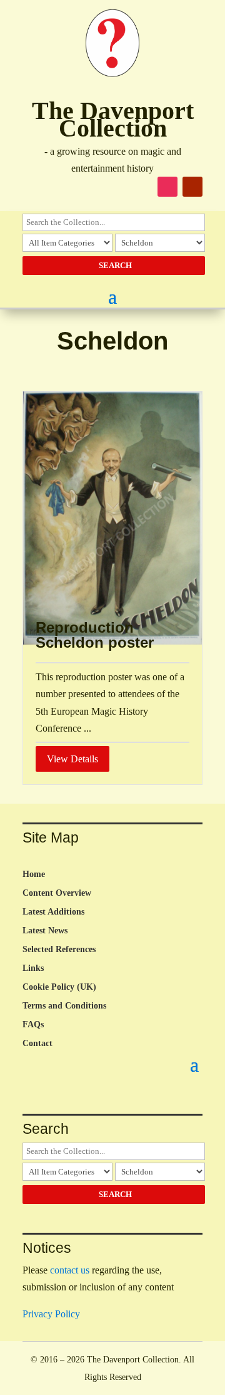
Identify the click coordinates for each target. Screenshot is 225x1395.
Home (33, 874)
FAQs (33, 1024)
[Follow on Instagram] (168, 187)
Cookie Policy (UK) (59, 987)
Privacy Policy (51, 1314)
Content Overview (56, 893)
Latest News (45, 930)
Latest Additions (53, 912)
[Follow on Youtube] (192, 187)
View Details (72, 759)
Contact (37, 1043)
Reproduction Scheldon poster (95, 635)
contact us (69, 1270)
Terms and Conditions (64, 1006)
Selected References (59, 949)
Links (33, 968)
